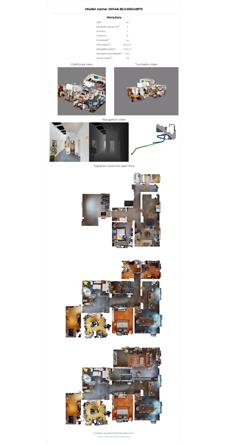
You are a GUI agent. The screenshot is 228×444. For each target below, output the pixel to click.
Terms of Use (103, 437)
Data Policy (114, 437)
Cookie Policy (124, 437)
